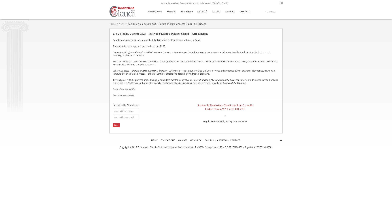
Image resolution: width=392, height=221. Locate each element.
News (121, 23)
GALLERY (216, 11)
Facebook (219, 121)
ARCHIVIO (230, 11)
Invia (116, 125)
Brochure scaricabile (123, 95)
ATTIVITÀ (202, 11)
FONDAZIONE (155, 11)
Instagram (231, 121)
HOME (154, 140)
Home (112, 23)
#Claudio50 (187, 11)
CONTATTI (245, 11)
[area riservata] (281, 2)
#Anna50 (171, 11)
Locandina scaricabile (124, 89)
